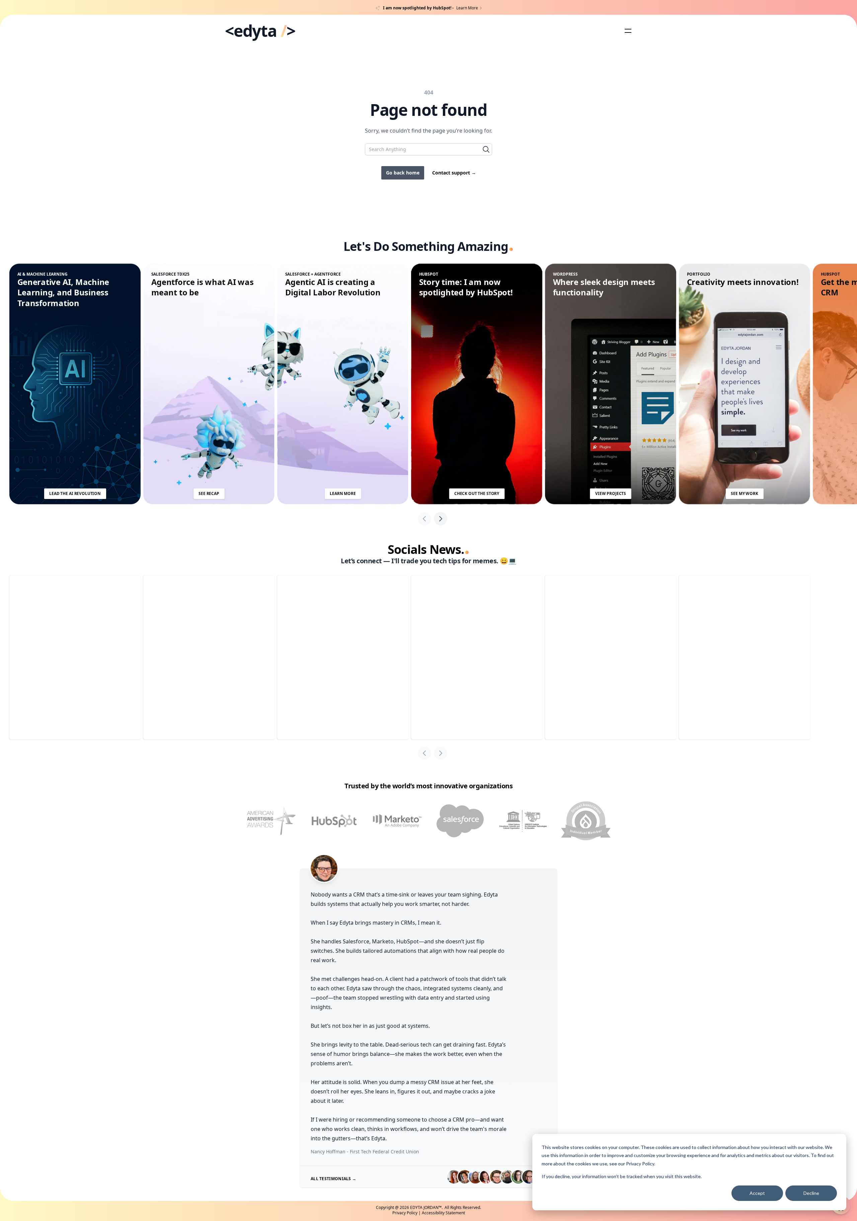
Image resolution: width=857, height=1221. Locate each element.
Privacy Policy (640, 1163)
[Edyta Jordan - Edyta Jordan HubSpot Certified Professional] (334, 821)
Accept (757, 1193)
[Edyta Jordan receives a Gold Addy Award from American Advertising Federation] (271, 821)
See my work (744, 493)
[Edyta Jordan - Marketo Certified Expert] (397, 821)
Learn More (343, 493)
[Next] (440, 518)
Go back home (402, 172)
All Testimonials (333, 1178)
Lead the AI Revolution (75, 493)
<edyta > (260, 31)
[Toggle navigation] (628, 30)
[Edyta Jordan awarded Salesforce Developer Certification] (460, 821)
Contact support (454, 172)
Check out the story (476, 493)
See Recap (209, 493)
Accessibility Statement (443, 1213)
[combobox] (428, 149)
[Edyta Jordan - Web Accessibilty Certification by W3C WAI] (523, 821)
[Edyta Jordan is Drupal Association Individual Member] (586, 820)
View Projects (610, 493)
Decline (811, 1193)
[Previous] (424, 518)
